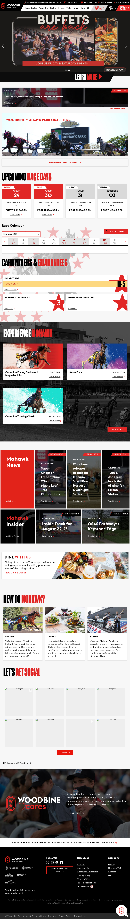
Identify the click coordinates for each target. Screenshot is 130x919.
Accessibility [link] (83, 886)
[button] (82, 8)
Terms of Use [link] (83, 879)
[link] (10, 6)
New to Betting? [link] (122, 2)
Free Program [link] (106, 2)
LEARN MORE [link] (75, 813)
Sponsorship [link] (83, 868)
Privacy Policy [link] (83, 875)
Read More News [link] (118, 109)
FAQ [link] (110, 875)
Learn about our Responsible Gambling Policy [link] (65, 842)
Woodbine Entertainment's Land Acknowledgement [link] (20, 891)
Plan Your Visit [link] (114, 868)
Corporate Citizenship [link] (87, 872)
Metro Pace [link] (75, 372)
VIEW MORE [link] (117, 430)
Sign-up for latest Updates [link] (63, 163)
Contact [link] (112, 872)
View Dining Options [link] (16, 573)
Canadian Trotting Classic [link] (20, 416)
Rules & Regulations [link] (86, 883)
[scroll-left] (5, 242)
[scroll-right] (125, 242)
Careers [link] (81, 865)
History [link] (111, 865)
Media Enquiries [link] (90, 2)
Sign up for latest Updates (60, 870)
